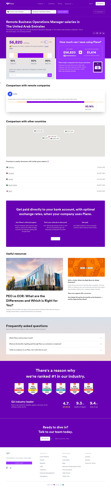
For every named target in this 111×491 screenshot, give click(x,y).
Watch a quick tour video (62, 438)
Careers (87, 460)
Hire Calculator (67, 470)
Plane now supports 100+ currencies (79, 293)
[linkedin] (103, 33)
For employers (99, 12)
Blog (63, 463)
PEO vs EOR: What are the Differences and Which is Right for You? (32, 300)
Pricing (60, 3)
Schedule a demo (19, 463)
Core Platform (44, 457)
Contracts (43, 470)
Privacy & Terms (90, 463)
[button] (55, 139)
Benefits (42, 463)
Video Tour (66, 476)
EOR (41, 466)
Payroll (42, 460)
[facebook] (97, 33)
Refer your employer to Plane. (67, 71)
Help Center (66, 473)
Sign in (91, 3)
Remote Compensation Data (71, 466)
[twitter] (100, 33)
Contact (87, 457)
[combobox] (7, 12)
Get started (100, 3)
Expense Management (47, 473)
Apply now (55, 238)
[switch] (46, 42)
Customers (51, 3)
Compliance (44, 476)
